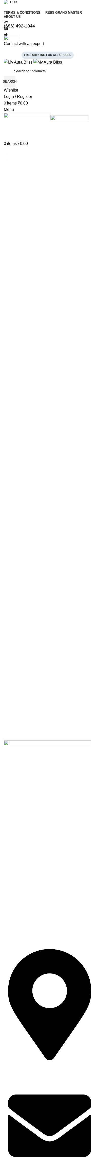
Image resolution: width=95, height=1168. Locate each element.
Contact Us (13, 827)
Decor (8, 884)
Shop (8, 836)
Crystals (10, 867)
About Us (11, 819)
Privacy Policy (15, 914)
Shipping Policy (16, 932)
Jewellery (11, 858)
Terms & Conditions (19, 906)
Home (8, 810)
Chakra (9, 875)
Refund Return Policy (21, 923)
